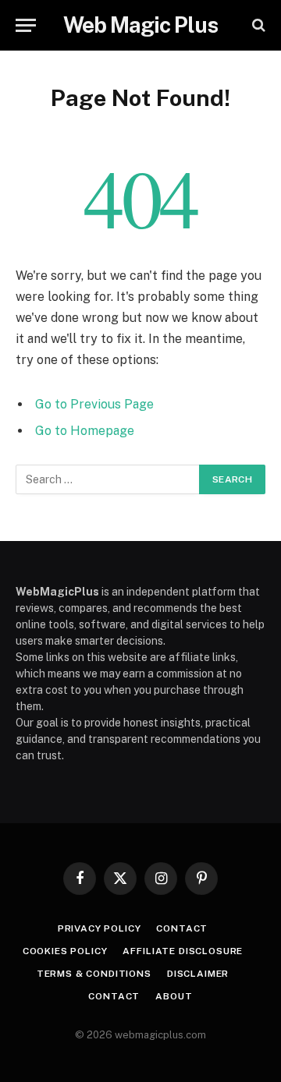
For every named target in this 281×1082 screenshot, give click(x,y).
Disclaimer (198, 973)
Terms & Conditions (94, 973)
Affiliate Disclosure (183, 951)
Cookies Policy (65, 951)
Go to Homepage (84, 430)
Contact (182, 928)
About (173, 996)
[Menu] (26, 25)
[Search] (257, 25)
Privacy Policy (99, 928)
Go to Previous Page (94, 404)
